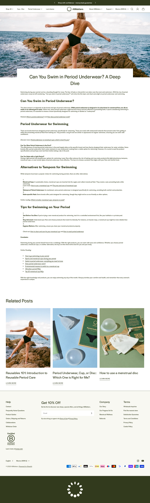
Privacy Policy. (73, 418)
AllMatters (14, 466)
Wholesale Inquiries (130, 406)
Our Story (102, 406)
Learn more (11, 383)
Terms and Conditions (131, 418)
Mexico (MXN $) (120, 9)
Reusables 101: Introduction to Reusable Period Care (26, 375)
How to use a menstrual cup (40, 185)
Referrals (102, 418)
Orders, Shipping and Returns (16, 418)
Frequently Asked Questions (15, 410)
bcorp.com (19, 449)
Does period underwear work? (35, 264)
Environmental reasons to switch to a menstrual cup (42, 266)
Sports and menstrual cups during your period (40, 258)
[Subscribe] (91, 413)
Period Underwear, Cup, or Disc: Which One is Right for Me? (74, 375)
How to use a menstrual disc (119, 373)
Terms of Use (64, 418)
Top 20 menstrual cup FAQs (34, 271)
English (8, 461)
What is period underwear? (35, 117)
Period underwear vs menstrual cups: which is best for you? (50, 140)
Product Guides (11, 414)
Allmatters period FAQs (33, 269)
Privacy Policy (128, 422)
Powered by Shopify (25, 466)
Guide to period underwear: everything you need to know (44, 261)
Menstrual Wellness (105, 414)
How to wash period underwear (73, 231)
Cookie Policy (128, 426)
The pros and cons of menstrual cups (64, 185)
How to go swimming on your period (37, 256)
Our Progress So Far (106, 410)
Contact (8, 406)
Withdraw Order (11, 426)
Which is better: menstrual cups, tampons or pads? (48, 200)
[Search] (132, 9)
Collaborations (10, 422)
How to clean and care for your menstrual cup (45, 231)
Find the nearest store (131, 410)
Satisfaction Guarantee (131, 414)
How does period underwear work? (58, 117)
